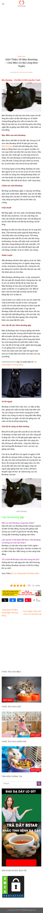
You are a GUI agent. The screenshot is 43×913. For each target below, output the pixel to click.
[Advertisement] (21, 30)
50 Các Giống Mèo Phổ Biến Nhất (25, 573)
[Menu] (3, 4)
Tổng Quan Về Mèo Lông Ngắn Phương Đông (10, 613)
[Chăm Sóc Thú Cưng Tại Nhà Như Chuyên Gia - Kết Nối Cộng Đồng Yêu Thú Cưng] (21, 4)
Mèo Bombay (7, 146)
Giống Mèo (21, 56)
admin (30, 72)
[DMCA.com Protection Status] (13, 887)
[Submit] (39, 783)
